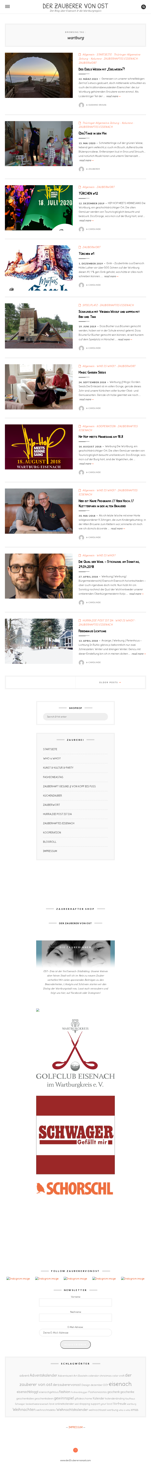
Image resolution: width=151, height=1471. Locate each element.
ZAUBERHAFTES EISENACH (121, 58)
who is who (124, 1409)
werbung (112, 1410)
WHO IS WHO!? (106, 366)
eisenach (120, 1383)
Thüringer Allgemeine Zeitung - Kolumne (107, 123)
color (115, 1375)
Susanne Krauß (97, 105)
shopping (84, 1403)
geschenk (113, 1392)
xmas (134, 1410)
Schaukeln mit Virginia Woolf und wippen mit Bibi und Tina (109, 314)
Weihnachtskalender (72, 1410)
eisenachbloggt (28, 1392)
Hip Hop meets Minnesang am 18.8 (101, 436)
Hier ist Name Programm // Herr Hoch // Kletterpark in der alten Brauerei (106, 503)
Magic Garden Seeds (92, 372)
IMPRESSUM (50, 851)
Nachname (75, 1312)
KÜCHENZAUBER (52, 795)
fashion (64, 1391)
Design (85, 1385)
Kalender (99, 1398)
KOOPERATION (106, 426)
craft (121, 1375)
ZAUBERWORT (88, 62)
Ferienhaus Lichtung (92, 630)
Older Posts (109, 682)
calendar (93, 1375)
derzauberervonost (67, 1385)
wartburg (131, 1404)
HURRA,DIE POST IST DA (97, 620)
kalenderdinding (115, 1398)
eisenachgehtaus (49, 1392)
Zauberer (94, 169)
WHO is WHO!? (52, 758)
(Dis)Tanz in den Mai (93, 133)
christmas (105, 1375)
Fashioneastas (97, 1392)
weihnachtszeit (97, 1410)
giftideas (80, 1398)
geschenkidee (25, 1398)
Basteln (83, 1375)
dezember (97, 1385)
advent (24, 1375)
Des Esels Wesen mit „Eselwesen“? (102, 69)
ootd (77, 1404)
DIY (105, 1385)
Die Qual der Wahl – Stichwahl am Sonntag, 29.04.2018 (109, 564)
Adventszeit (65, 1375)
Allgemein (88, 54)
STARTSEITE (104, 54)
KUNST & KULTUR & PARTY (58, 767)
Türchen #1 (86, 253)
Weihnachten (24, 1409)
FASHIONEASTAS (53, 777)
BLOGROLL (49, 842)
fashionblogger (79, 1392)
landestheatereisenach (37, 1404)
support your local (101, 1404)
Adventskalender (43, 1375)
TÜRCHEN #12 (88, 193)
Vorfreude (119, 1404)
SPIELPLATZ (90, 305)
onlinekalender (64, 1404)
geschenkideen (43, 1398)
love (51, 1404)
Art (75, 1375)
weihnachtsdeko (46, 1410)
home (88, 1398)
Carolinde (95, 229)
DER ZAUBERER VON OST (75, 5)
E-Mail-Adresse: (75, 1327)
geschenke (127, 1392)
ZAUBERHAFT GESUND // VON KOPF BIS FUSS (69, 786)
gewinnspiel (64, 1398)
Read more (113, 96)
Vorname (75, 1296)
